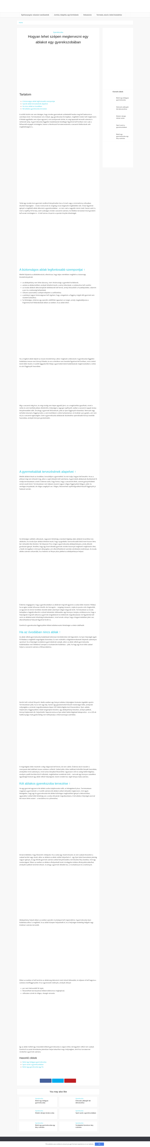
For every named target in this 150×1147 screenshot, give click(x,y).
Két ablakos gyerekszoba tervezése (34, 109)
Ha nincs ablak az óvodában (32, 106)
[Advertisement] (58, 68)
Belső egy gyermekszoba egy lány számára (122, 136)
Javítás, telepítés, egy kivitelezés (66, 15)
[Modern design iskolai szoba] (110, 118)
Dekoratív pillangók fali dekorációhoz (122, 108)
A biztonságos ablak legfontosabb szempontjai (38, 101)
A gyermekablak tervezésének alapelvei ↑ (47, 471)
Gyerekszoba (58, 32)
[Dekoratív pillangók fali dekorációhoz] (110, 109)
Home (21, 23)
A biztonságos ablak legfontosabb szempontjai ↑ (52, 269)
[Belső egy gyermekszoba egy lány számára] (110, 136)
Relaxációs (87, 15)
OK (99, 1144)
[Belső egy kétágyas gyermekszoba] (110, 99)
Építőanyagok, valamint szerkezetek (35, 15)
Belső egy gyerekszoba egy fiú (32, 1067)
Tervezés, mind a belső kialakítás (109, 15)
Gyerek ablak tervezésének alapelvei (35, 104)
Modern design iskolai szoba (44, 1113)
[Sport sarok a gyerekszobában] (110, 127)
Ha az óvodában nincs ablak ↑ (40, 632)
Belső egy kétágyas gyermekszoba (34, 1062)
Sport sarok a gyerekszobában (33, 1064)
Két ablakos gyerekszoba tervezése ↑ (44, 783)
